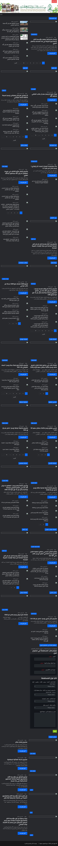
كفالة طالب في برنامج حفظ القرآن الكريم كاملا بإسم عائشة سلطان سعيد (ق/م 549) (43, 366)
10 (23, 63)
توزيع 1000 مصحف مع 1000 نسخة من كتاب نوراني (16, 285)
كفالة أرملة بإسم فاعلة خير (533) (40, 503)
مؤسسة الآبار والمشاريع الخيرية (31, 843)
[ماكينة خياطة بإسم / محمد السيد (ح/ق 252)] (27, 447)
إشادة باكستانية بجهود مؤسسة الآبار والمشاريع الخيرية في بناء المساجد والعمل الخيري (43, 41)
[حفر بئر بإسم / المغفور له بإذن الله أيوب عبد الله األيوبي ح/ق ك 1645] (27, 116)
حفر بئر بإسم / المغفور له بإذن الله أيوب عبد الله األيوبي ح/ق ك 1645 (11, 119)
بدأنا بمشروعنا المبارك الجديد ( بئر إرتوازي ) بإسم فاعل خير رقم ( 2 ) (44, 167)
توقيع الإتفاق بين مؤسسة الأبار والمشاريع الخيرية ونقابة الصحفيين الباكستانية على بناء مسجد (16, 779)
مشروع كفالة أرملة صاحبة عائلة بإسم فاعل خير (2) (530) (45, 489)
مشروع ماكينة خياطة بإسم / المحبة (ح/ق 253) (10, 443)
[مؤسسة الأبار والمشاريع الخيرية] (29, 8)
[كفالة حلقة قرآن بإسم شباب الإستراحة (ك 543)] (56, 576)
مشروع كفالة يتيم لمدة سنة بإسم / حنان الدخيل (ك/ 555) (10, 381)
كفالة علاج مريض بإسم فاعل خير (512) (16, 614)
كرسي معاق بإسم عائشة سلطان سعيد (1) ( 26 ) (40, 443)
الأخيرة (15, 63)
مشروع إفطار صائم (21, 742)
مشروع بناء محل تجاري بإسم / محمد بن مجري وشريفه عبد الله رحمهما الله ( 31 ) (39, 639)
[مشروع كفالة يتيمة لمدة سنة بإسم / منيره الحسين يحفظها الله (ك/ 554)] (27, 384)
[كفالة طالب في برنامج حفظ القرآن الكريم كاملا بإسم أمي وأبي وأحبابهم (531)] (56, 384)
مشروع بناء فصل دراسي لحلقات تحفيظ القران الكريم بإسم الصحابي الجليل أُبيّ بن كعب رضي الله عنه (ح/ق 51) (39, 570)
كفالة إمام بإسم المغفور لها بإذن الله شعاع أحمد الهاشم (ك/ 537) (10, 516)
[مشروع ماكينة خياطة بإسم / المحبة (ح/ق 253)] (27, 441)
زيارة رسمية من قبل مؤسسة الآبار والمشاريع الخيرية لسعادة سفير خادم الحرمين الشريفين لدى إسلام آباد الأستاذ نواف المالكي (15, 821)
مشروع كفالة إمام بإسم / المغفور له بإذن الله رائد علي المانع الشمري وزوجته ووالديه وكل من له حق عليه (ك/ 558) (14, 487)
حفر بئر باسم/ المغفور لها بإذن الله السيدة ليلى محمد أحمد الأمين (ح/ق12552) (39, 121)
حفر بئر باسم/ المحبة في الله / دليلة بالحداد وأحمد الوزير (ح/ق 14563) (39, 106)
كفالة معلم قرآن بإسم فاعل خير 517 (10, 502)
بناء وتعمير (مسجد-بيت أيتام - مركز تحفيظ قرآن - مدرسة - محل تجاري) (44, 691)
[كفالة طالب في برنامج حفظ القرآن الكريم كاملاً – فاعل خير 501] (56, 378)
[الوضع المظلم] (6, 14)
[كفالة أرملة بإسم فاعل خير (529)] (56, 506)
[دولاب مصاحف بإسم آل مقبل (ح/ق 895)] (27, 316)
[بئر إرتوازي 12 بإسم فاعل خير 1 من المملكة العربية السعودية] (56, 179)
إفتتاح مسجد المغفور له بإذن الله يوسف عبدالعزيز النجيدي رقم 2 (11, 52)
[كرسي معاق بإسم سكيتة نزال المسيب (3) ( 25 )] (56, 447)
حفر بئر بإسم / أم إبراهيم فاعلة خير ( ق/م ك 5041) (10, 126)
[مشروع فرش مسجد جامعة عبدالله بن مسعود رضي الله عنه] (24, 29)
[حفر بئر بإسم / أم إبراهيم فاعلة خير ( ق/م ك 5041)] (27, 123)
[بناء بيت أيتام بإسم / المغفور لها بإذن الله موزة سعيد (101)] (27, 237)
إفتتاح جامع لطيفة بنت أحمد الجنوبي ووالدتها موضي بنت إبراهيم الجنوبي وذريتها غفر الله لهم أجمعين (10, 38)
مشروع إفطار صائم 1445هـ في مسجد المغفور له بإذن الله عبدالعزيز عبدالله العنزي (16, 173)
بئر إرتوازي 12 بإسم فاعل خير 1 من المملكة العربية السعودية (40, 182)
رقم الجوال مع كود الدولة (47, 663)
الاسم (52, 656)
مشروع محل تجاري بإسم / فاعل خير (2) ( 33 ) (43, 618)
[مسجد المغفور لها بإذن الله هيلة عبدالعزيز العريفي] (24, 23)
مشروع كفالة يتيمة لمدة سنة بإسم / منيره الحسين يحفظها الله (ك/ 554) (10, 388)
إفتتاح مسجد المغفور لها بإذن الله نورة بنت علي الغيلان (10, 45)
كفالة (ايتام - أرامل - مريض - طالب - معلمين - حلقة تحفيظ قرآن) (43, 682)
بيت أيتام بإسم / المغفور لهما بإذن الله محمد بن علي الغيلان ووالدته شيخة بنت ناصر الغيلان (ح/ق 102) (10, 232)
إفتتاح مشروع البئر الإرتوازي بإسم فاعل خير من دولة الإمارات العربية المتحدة (11, 111)
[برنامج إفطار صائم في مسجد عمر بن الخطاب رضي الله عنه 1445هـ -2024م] (27, 186)
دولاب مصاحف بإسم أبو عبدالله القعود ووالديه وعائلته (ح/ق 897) (10, 306)
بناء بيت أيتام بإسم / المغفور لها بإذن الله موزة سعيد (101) (11, 240)
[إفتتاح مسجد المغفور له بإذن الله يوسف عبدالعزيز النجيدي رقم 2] (27, 49)
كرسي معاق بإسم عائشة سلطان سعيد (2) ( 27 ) (44, 429)
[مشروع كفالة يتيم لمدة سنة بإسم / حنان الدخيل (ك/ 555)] (27, 378)
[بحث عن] (57, 14)
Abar (55, 37)
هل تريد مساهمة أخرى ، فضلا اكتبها (47, 711)
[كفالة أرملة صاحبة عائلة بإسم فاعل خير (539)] (56, 511)
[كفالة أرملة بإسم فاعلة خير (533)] (56, 501)
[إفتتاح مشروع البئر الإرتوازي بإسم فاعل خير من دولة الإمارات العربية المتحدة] (27, 108)
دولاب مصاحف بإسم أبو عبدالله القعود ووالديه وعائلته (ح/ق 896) (10, 312)
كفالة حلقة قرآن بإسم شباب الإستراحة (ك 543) (41, 579)
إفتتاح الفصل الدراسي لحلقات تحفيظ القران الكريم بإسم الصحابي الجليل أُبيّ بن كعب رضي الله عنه (43, 553)
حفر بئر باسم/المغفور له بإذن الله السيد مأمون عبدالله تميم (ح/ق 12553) (40, 113)
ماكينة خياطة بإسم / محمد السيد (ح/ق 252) (11, 450)
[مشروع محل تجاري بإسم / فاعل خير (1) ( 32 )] (56, 629)
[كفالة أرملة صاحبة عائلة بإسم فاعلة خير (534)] (56, 517)
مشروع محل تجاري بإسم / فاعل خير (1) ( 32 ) (39, 632)
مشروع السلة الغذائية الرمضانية (17, 759)
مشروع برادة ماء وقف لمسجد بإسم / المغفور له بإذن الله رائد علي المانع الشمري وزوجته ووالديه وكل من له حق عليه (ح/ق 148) (44, 291)
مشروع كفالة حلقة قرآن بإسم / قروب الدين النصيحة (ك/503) (40, 585)
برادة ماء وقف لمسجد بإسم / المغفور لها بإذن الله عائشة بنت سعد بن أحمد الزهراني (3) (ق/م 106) (39, 317)
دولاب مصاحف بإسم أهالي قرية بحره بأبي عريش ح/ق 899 (10, 299)
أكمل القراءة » (52, 53)
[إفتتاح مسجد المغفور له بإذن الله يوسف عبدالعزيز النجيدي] (27, 56)
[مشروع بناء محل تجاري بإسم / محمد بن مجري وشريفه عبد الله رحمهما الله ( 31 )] (56, 636)
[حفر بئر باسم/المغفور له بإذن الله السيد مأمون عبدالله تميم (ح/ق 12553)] (56, 110)
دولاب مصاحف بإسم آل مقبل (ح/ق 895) (10, 319)
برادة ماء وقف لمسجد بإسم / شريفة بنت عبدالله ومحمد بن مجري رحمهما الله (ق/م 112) (39, 309)
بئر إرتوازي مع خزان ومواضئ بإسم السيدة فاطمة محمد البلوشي (15, 96)
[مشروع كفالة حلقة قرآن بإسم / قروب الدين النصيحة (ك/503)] (56, 583)
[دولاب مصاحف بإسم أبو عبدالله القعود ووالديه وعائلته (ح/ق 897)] (27, 303)
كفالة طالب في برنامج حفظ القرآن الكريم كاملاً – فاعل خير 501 (39, 381)
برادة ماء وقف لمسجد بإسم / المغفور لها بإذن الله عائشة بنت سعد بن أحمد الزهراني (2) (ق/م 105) (39, 325)
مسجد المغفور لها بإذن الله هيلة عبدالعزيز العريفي (11, 24)
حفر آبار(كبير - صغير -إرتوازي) (48, 698)
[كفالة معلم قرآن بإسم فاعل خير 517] (27, 500)
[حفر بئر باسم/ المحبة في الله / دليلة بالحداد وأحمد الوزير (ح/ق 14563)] (56, 103)
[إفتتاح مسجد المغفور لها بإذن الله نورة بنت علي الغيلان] (27, 43)
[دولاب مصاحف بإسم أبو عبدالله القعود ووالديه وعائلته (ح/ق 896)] (27, 310)
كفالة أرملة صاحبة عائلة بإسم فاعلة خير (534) (39, 520)
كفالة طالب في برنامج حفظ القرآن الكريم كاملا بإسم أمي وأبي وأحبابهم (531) (39, 388)
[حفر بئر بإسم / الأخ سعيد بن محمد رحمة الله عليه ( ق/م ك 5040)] (27, 129)
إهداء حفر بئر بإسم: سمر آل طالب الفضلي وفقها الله (44, 95)
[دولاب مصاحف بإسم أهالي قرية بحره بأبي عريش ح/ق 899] (27, 297)
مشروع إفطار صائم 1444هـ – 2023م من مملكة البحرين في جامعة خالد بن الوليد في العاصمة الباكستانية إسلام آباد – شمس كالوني (10, 206)
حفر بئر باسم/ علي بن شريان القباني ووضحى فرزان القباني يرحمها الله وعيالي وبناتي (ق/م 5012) (39, 130)
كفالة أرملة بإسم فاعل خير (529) (40, 508)
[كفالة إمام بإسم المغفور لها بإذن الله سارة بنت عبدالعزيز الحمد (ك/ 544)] (27, 505)
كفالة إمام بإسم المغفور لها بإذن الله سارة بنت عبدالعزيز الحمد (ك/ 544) (10, 509)
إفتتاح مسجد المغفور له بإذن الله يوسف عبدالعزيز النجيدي (11, 58)
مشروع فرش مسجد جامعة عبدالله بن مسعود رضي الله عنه (10, 31)
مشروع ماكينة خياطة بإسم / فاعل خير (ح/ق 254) (15, 429)
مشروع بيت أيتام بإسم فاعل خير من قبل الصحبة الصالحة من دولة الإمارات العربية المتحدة (44, 246)
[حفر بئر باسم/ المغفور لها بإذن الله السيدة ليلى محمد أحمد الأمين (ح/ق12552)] (56, 118)
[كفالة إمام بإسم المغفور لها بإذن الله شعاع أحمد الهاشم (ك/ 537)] (27, 513)
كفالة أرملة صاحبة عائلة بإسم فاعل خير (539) (39, 513)
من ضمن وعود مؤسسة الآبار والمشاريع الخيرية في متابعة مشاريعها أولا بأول (15, 797)
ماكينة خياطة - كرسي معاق (49, 705)
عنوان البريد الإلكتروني (48, 669)
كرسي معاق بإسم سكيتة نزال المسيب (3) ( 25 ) (40, 450)
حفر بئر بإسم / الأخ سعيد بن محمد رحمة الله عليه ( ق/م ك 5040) (11, 132)
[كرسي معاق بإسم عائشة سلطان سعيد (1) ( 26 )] (56, 441)
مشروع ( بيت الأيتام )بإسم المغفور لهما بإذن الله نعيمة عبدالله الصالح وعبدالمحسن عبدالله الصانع (10, 224)
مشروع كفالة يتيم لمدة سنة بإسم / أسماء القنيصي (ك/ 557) (14, 366)
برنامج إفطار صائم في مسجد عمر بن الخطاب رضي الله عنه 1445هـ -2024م (10, 189)
